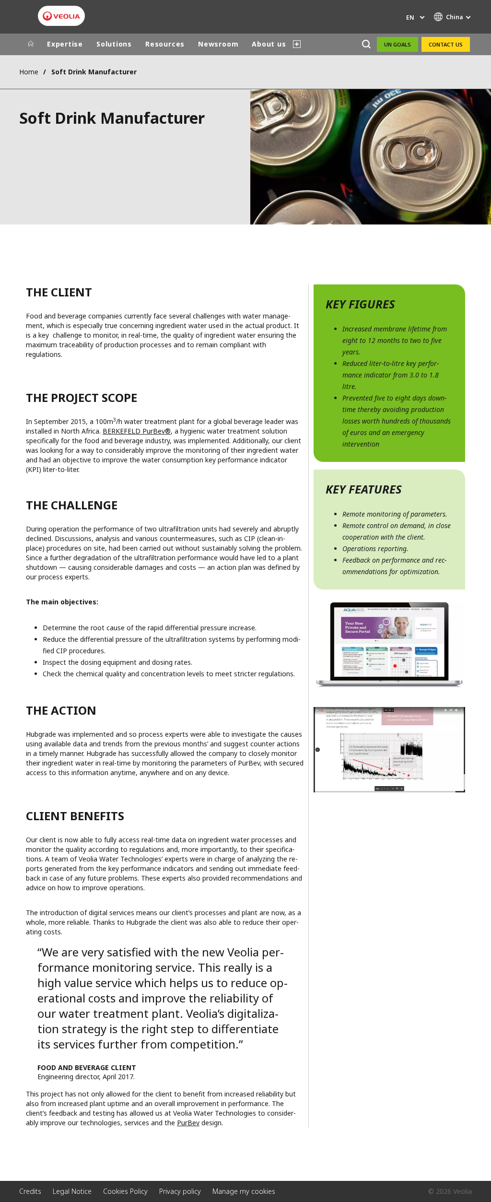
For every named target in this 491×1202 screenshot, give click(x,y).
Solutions (114, 43)
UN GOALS (397, 44)
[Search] (366, 44)
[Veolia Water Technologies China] (61, 16)
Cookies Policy (125, 1191)
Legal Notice (72, 1191)
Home (28, 71)
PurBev (188, 1122)
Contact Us (446, 44)
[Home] (30, 44)
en (410, 17)
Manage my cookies (243, 1191)
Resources (165, 43)
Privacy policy (180, 1191)
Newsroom (218, 43)
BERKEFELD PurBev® (137, 431)
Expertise (65, 43)
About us (269, 43)
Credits (30, 1191)
